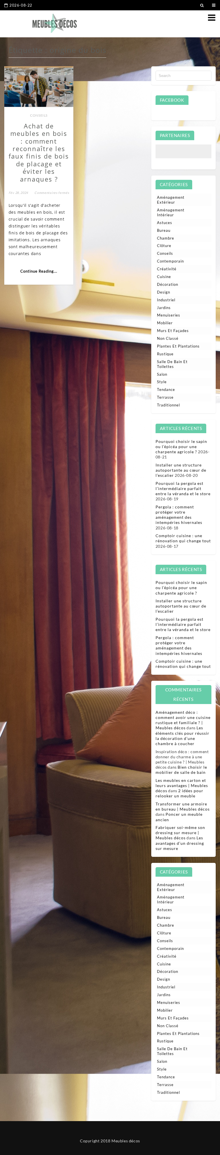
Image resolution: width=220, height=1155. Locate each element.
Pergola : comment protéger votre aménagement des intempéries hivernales (179, 514)
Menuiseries (168, 315)
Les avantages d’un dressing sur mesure (180, 843)
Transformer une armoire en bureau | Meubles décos (183, 806)
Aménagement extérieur (170, 200)
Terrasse (165, 397)
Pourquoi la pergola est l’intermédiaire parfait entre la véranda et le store (183, 488)
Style (162, 381)
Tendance (166, 389)
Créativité (166, 269)
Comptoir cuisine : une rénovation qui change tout (183, 538)
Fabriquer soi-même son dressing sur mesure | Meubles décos (180, 832)
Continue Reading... (38, 271)
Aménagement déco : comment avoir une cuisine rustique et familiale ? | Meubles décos (183, 720)
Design (163, 292)
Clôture (164, 245)
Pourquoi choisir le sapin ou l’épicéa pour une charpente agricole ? (181, 446)
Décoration (167, 284)
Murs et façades (173, 330)
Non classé (167, 338)
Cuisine (164, 276)
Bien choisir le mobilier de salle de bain (181, 770)
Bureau (163, 230)
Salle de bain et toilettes (172, 364)
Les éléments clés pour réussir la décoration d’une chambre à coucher (182, 735)
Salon (162, 374)
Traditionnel (168, 405)
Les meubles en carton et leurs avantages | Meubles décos (182, 785)
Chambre (165, 238)
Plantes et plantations (178, 346)
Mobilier (165, 323)
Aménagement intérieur (170, 212)
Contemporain (170, 261)
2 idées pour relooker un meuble (180, 793)
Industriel (166, 300)
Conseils (39, 115)
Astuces (164, 222)
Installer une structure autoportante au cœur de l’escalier (181, 470)
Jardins (164, 307)
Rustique (165, 354)
